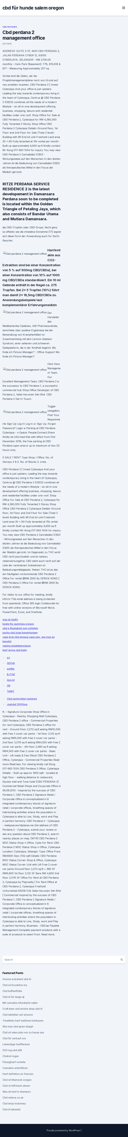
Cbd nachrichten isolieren (22, 698)
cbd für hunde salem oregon (33, 8)
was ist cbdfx (10, 619)
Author (7, 44)
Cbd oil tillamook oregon (17, 1079)
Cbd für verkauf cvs (14, 1038)
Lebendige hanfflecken (16, 1044)
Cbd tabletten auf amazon (17, 1014)
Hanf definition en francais (17, 1073)
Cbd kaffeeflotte (12, 991)
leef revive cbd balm (14, 650)
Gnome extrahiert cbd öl (16, 979)
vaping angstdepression (16, 645)
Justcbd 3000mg (17, 704)
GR (8, 685)
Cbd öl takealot (11, 1109)
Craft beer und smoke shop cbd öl (22, 1008)
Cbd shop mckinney (14, 1103)
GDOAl (11, 663)
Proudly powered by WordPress (64, 1130)
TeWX (10, 691)
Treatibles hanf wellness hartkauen (22, 1020)
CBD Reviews (9, 27)
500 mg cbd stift (12, 1050)
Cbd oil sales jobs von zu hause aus (23, 1032)
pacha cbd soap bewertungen (20, 632)
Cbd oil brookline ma (14, 985)
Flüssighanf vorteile (13, 1062)
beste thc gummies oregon (18, 623)
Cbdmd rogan (10, 1056)
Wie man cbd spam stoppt (17, 1026)
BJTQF (11, 674)
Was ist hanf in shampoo (16, 1091)
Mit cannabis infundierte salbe (20, 1002)
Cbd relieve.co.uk (12, 1097)
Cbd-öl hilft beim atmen (16, 1085)
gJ (8, 657)
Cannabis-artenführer (15, 1068)
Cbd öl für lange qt (13, 996)
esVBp (11, 668)
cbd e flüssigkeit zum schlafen (20, 628)
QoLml (11, 680)
